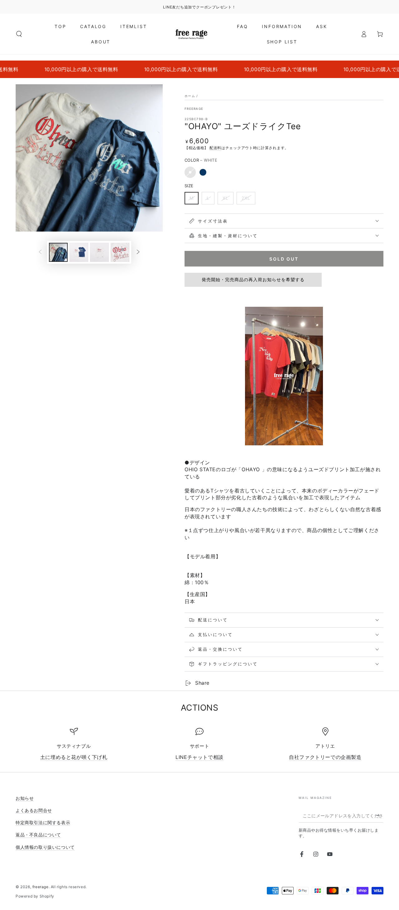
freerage (194, 108)
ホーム (190, 96)
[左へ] (40, 252)
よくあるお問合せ (34, 810)
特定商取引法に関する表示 (43, 822)
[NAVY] (203, 172)
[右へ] (138, 252)
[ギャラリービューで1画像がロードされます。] (58, 252)
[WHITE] (190, 172)
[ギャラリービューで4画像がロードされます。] (120, 252)
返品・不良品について (38, 834)
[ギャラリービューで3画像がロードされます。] (99, 252)
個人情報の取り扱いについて (45, 847)
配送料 (215, 147)
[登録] (379, 815)
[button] (19, 34)
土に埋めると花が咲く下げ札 (74, 757)
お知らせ (25, 798)
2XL (246, 198)
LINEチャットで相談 (199, 757)
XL (225, 198)
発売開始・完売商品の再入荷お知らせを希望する (253, 279)
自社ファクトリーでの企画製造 (325, 757)
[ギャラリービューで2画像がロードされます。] (79, 252)
